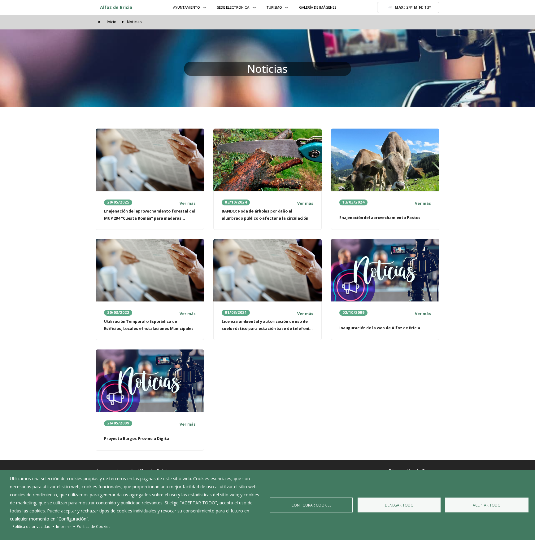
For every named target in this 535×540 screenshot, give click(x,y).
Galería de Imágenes (317, 7)
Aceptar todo (487, 505)
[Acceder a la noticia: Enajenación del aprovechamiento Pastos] (385, 160)
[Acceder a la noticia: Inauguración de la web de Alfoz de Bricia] (385, 270)
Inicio (111, 21)
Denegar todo (399, 505)
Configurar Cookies (311, 505)
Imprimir (63, 526)
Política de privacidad (31, 526)
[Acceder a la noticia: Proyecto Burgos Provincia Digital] (150, 380)
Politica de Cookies (94, 526)
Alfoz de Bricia (116, 7)
